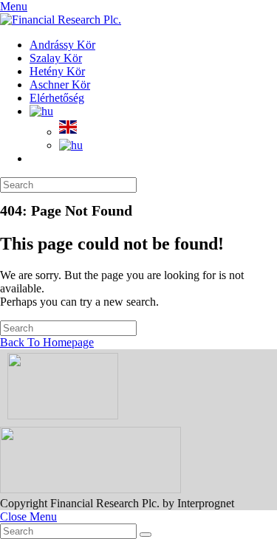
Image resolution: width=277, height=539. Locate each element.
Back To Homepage (47, 342)
